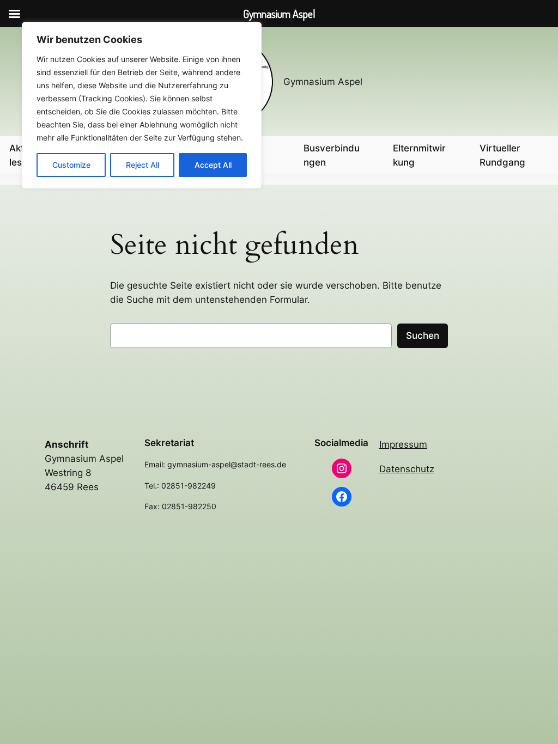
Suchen (422, 335)
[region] (142, 105)
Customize (71, 164)
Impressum (403, 444)
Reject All (142, 164)
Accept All (213, 164)
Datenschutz (406, 469)
